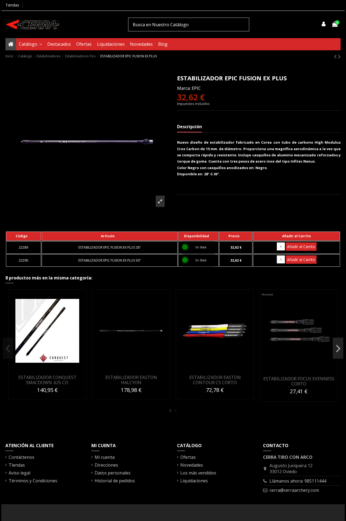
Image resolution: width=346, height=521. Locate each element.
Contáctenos (21, 457)
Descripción (189, 127)
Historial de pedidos (115, 481)
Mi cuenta (105, 457)
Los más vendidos (198, 473)
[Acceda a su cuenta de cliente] (323, 24)
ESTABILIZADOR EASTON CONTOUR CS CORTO (215, 379)
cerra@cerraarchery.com (294, 490)
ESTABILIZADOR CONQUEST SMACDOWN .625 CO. (47, 379)
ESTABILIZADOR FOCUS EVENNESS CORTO (298, 381)
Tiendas (12, 5)
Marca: (184, 88)
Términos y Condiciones (33, 481)
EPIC (196, 88)
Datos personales (113, 473)
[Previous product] (336, 56)
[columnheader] (23, 236)
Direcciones (106, 465)
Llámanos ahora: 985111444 (298, 481)
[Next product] (339, 56)
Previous (8, 348)
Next (338, 348)
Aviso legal (19, 473)
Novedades (191, 465)
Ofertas (188, 457)
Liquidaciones (194, 481)
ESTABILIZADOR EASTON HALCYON (131, 379)
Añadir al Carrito (301, 246)
